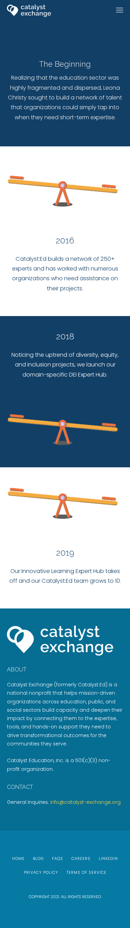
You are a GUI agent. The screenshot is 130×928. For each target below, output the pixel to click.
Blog (38, 858)
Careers (80, 858)
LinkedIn (108, 858)
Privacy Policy (41, 872)
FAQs (57, 858)
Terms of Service (86, 872)
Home (18, 858)
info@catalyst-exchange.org (85, 802)
